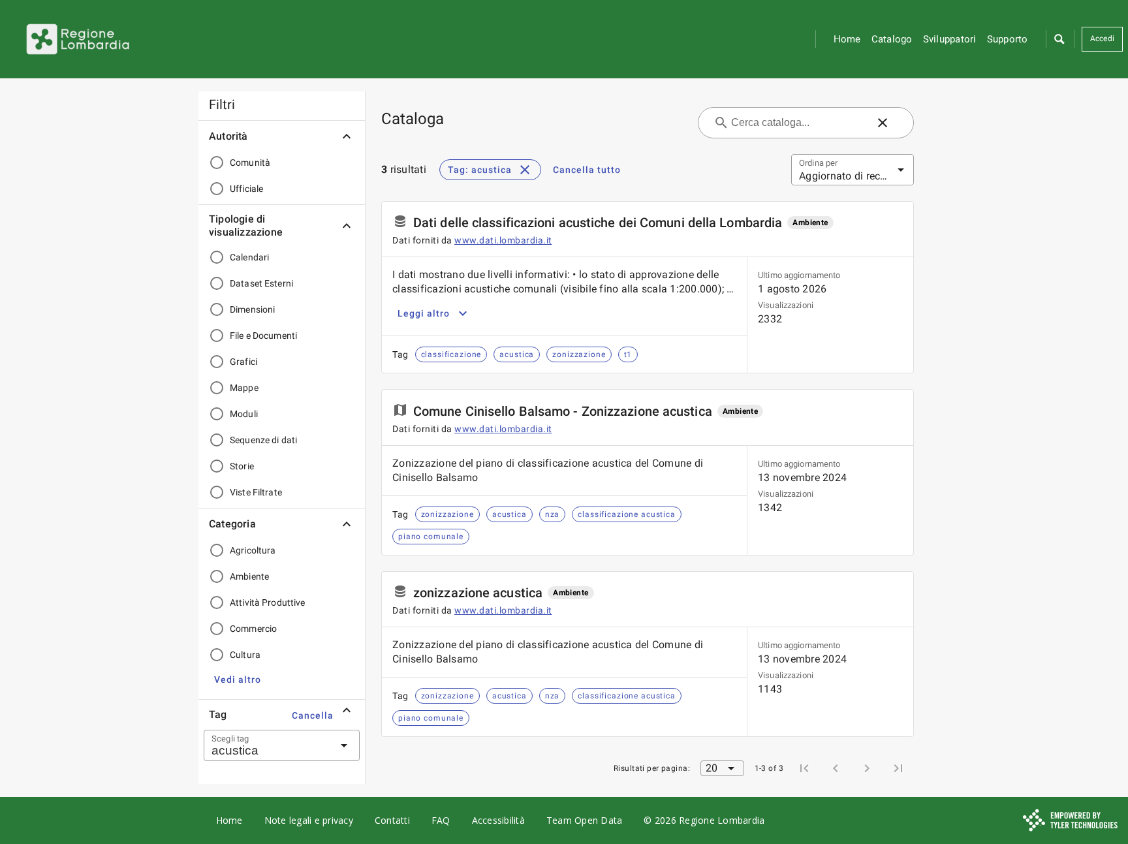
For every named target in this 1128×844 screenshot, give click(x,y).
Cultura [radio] (245, 654)
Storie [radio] (242, 466)
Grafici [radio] (243, 361)
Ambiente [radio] (249, 576)
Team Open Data (584, 820)
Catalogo (892, 39)
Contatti (392, 820)
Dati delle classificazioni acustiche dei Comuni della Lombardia (597, 222)
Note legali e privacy (308, 820)
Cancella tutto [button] (587, 169)
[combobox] (266, 745)
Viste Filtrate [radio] (256, 492)
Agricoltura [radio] (252, 550)
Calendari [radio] (249, 257)
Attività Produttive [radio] (268, 602)
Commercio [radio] (253, 628)
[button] (1058, 39)
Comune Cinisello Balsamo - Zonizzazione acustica (562, 411)
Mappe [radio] (244, 388)
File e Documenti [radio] (263, 335)
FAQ (440, 820)
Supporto (1007, 39)
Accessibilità (498, 820)
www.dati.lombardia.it (503, 240)
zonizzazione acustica (477, 593)
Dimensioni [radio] (252, 309)
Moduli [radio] (244, 414)
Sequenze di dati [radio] (263, 440)
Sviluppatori (950, 39)
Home (847, 39)
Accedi (1102, 38)
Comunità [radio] (250, 162)
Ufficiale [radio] (246, 188)
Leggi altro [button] (424, 313)
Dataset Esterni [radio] (261, 283)
